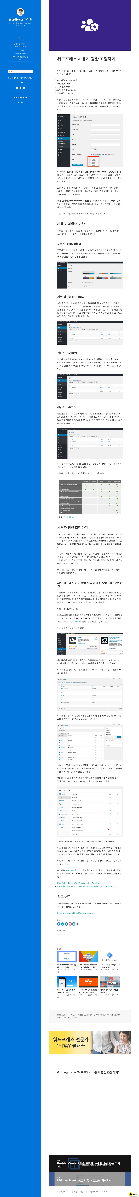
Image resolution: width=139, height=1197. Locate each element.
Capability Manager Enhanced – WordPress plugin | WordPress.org (87, 886)
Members (77, 621)
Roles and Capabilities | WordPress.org (75, 913)
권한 (97, 1015)
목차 (20, 38)
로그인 (20, 103)
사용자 (107, 1015)
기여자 (102, 1015)
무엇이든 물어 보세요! (20, 58)
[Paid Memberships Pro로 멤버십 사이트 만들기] (88, 956)
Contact (20, 82)
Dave (73, 1015)
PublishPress (69, 517)
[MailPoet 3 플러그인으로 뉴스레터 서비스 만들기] (88, 981)
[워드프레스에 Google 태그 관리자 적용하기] (110, 956)
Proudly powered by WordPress (97, 1192)
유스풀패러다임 (77, 1192)
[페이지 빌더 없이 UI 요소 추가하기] (110, 981)
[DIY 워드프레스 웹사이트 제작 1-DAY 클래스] (90, 1042)
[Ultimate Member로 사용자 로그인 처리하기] (67, 956)
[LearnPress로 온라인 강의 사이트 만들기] (67, 981)
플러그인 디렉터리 (20, 45)
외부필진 (117, 1015)
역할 (111, 1015)
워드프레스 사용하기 (85, 1015)
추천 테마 (20, 51)
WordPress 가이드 (20, 19)
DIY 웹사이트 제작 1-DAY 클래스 (20, 78)
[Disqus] (90, 1106)
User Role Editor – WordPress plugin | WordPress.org (81, 883)
